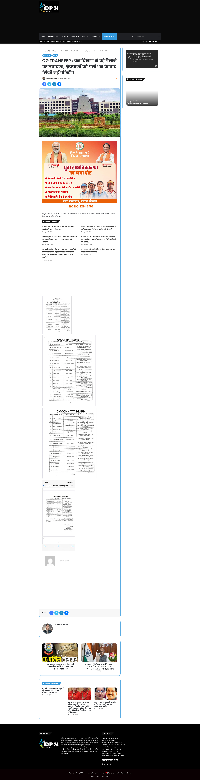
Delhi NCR (75, 36)
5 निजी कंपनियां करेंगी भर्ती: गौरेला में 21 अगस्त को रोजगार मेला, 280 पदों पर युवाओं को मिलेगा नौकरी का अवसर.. (98, 239)
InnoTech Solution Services (123, 773)
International (53, 36)
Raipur (55, 55)
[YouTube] (108, 764)
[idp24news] (49, 6)
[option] (150, 94)
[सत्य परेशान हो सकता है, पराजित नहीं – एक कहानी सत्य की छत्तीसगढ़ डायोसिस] (105, 694)
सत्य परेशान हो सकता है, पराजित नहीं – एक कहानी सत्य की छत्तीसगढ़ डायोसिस (105, 704)
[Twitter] (105, 764)
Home (43, 36)
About (98, 776)
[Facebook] (103, 764)
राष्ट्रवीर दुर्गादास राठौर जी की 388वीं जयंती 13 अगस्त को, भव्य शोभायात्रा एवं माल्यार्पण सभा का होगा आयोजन (59, 239)
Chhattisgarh (108, 36)
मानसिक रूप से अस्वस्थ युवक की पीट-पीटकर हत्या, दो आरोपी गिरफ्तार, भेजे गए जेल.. (53, 690)
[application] (142, 59)
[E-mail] (46, 571)
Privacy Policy (105, 776)
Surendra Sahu (50, 78)
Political (85, 36)
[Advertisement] (121, 16)
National (65, 36)
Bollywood (96, 36)
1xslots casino (142, 103)
